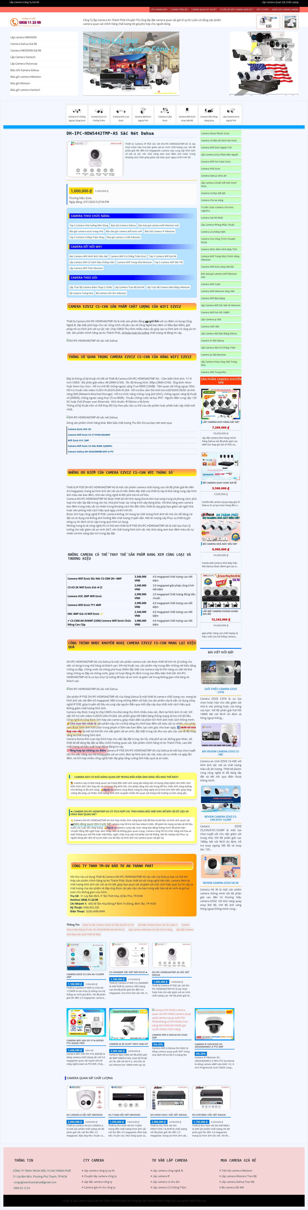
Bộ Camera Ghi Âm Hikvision (111, 293)
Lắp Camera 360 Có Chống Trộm (218, 347)
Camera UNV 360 (210, 326)
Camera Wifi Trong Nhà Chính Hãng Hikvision (220, 258)
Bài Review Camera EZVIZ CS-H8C (221, 753)
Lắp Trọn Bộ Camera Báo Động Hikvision (168, 287)
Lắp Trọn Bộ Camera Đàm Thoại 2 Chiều (90, 287)
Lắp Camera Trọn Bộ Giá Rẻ (129, 287)
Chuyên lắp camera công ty (100, 1176)
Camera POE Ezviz (210, 168)
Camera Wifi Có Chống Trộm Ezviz (128, 256)
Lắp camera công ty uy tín (99, 1170)
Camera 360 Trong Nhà (213, 372)
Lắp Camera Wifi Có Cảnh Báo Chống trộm (92, 262)
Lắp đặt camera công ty (98, 1182)
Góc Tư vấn (262, 9)
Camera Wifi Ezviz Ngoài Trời (216, 147)
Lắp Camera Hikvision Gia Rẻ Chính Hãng (150, 929)
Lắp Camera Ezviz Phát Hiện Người (219, 154)
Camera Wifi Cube (210, 284)
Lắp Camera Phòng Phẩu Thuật (217, 224)
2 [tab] (154, 91)
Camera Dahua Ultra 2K (213, 175)
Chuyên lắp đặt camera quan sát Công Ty (254, 47)
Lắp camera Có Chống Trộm (169, 1187)
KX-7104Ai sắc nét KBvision (124, 1114)
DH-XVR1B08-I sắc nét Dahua (209, 1114)
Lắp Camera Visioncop (23, 63)
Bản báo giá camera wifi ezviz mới (124, 231)
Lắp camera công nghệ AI (168, 1170)
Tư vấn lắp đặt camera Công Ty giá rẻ (252, 79)
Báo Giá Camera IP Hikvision (160, 231)
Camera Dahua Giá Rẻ (23, 44)
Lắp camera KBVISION (23, 37)
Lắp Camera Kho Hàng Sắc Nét (221, 421)
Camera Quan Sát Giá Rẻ (203, 9)
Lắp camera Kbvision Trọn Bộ (239, 1176)
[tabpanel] (154, 64)
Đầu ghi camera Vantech (25, 90)
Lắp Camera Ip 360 (211, 319)
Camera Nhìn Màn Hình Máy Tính (219, 249)
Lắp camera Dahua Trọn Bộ (238, 1182)
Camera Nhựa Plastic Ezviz (215, 133)
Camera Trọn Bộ (179, 9)
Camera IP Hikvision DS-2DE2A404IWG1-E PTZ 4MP (209, 1045)
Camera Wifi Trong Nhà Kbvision (134, 262)
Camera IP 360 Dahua (212, 340)
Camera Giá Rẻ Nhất (212, 217)
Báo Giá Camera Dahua (123, 225)
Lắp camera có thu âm (166, 1182)
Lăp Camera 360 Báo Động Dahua (219, 333)
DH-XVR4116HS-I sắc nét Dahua (168, 1114)
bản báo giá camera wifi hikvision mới (158, 225)
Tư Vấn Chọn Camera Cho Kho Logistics (217, 209)
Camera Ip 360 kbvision (213, 354)
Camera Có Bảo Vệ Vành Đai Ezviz (219, 140)
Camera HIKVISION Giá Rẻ (25, 50)
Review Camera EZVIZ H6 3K (221, 883)
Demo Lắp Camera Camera (285, 9)
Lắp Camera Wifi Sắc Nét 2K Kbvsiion (220, 305)
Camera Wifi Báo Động (213, 298)
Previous (95, 63)
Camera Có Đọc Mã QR (213, 193)
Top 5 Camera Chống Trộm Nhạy (86, 237)
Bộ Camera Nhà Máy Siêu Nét (220, 543)
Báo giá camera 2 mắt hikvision (123, 237)
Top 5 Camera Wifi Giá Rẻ (162, 256)
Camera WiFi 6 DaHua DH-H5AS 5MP (169, 1036)
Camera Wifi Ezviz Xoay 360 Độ (217, 266)
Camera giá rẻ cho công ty (99, 1187)
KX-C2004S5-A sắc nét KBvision (85, 1114)
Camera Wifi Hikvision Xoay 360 (217, 291)
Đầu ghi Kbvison (20, 83)
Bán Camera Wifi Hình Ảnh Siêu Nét (88, 256)
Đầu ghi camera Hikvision (25, 77)
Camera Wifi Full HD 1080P (215, 312)
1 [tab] (149, 91)
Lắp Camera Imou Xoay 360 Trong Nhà (219, 363)
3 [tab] (158, 91)
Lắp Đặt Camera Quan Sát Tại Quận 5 (158, 924)
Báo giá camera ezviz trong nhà (86, 231)
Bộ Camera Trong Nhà (81, 293)
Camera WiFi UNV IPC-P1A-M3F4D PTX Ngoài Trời (85, 1042)
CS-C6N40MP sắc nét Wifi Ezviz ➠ (128, 972)
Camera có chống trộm (213, 231)
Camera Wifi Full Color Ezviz (216, 161)
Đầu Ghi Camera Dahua (24, 70)
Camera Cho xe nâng (212, 200)
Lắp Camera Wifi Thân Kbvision (86, 268)
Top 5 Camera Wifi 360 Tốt (168, 262)
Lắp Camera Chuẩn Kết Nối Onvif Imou (218, 184)
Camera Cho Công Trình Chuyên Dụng (218, 240)
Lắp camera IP (161, 1176)
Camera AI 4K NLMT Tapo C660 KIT (128, 1043)
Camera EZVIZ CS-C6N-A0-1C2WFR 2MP (85, 975)
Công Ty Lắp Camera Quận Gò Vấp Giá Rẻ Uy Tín (108, 924)
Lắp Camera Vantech (22, 57)
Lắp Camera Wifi (159, 9)
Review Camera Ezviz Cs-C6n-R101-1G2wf (221, 818)
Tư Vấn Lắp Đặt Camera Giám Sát (236, 9)
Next (213, 63)
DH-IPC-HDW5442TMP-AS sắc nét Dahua (110, 133)
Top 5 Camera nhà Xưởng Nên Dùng (88, 225)
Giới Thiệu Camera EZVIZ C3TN (221, 690)
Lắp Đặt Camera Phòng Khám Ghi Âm (220, 612)
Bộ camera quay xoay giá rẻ (220, 482)
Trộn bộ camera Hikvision (237, 1170)
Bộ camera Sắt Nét (233, 1187)
